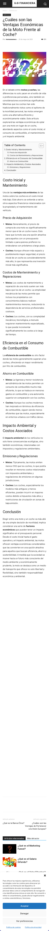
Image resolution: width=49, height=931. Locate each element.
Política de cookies (13, 927)
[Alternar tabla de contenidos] (40, 145)
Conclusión (11, 170)
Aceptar (25, 906)
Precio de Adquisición (18, 152)
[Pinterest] (18, 45)
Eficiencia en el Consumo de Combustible (24, 158)
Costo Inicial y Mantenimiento (19, 149)
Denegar (24, 913)
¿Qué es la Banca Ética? (13, 823)
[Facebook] (5, 45)
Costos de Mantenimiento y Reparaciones (26, 155)
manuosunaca (11, 39)
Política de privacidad (33, 927)
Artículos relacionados (14, 838)
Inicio (5, 10)
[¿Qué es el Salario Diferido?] (9, 862)
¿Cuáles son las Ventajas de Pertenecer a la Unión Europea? (35, 826)
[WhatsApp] (24, 45)
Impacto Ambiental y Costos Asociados (23, 164)
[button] (45, 875)
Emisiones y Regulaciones (20, 167)
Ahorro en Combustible (19, 161)
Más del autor (33, 838)
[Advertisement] (24, 687)
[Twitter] (11, 45)
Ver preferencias (24, 921)
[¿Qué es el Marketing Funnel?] (9, 849)
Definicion (13, 10)
